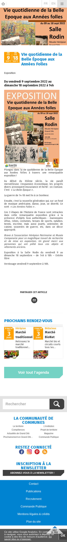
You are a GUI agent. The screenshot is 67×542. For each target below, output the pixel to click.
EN (53, 3)
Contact (33, 483)
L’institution (49, 426)
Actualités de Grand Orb (18, 433)
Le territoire (18, 426)
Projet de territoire (49, 430)
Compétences (18, 430)
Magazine (48, 433)
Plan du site (33, 521)
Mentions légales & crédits (34, 514)
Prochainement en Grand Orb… (18, 437)
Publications (33, 491)
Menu (62, 4)
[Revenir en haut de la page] (54, 529)
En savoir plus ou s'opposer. (28, 537)
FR (46, 3)
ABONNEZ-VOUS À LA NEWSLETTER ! (32, 472)
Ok (63, 535)
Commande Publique (49, 437)
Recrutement (33, 498)
